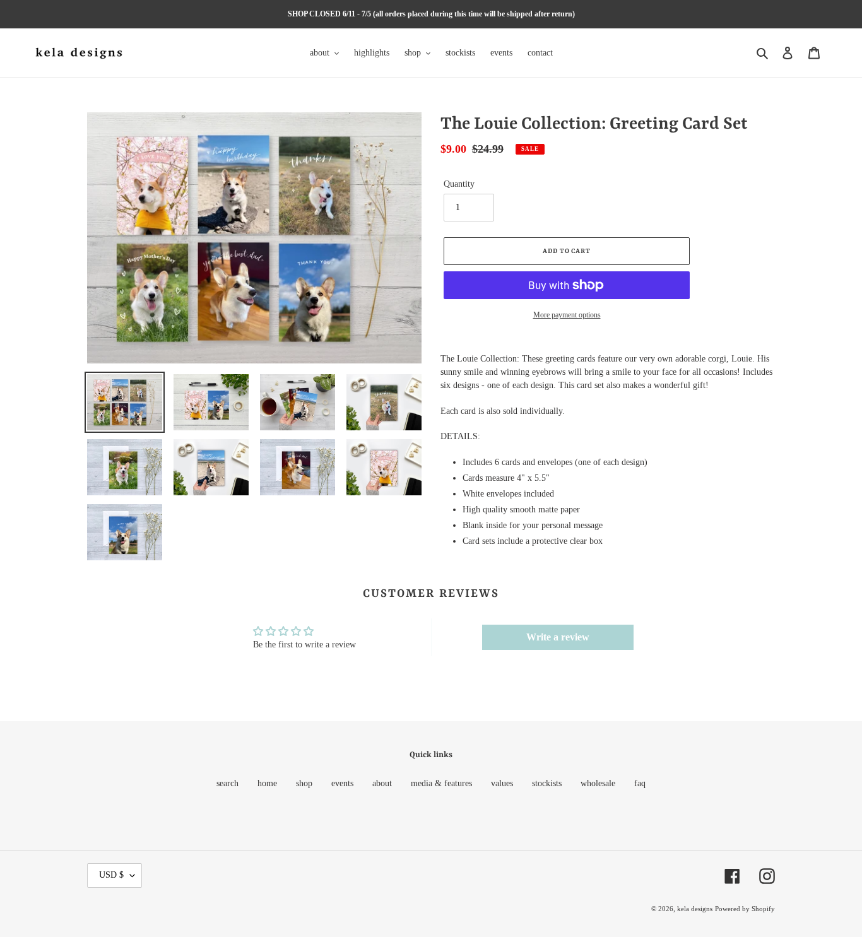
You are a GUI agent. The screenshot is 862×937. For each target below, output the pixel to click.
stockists (547, 783)
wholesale (598, 783)
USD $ (111, 875)
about (382, 783)
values (502, 783)
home (267, 783)
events (342, 783)
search (227, 783)
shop (304, 783)
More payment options (567, 314)
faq (640, 783)
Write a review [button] (557, 637)
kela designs (694, 908)
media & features (441, 783)
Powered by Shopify (745, 908)
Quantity (459, 184)
